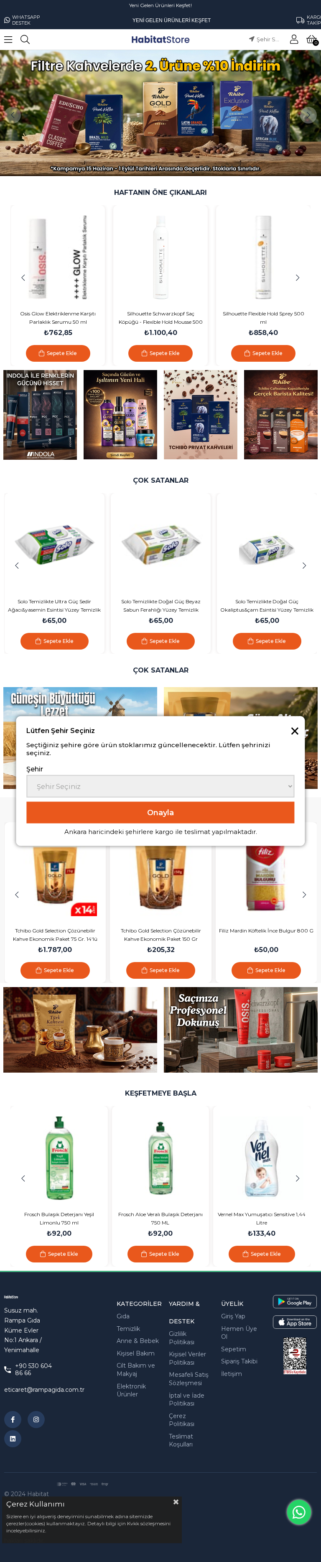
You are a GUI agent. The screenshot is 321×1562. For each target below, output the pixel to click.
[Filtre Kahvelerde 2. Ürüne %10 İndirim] (160, 113)
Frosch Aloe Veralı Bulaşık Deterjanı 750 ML (59, 1218)
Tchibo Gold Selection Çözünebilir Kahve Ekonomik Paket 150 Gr (55, 934)
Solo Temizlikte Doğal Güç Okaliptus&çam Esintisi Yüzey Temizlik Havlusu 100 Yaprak (192, 606)
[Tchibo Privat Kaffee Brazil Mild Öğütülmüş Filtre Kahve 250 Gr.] (266, 874)
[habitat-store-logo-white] (17, 1297)
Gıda (123, 1316)
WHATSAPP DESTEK (26, 20)
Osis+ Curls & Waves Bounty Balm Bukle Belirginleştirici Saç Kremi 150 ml (274, 318)
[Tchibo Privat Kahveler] (201, 415)
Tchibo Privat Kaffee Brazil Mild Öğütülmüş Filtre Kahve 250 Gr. (266, 934)
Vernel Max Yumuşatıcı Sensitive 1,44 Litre (160, 1218)
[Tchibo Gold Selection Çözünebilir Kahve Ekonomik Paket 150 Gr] (54, 874)
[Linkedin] (12, 1438)
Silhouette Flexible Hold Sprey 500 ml (172, 317)
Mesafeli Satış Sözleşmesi (189, 1379)
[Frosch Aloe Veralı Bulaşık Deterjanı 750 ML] (59, 1158)
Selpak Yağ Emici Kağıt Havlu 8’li (261, 1214)
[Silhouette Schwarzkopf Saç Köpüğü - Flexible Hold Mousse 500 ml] (69, 257)
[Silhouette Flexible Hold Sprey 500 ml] (172, 257)
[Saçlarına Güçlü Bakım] (121, 415)
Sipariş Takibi (239, 1361)
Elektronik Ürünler (131, 1390)
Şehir (34, 769)
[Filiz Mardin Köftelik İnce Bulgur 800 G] (160, 874)
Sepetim (233, 1349)
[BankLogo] (82, 1484)
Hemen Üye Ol (239, 1333)
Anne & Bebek (138, 1341)
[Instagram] (36, 1419)
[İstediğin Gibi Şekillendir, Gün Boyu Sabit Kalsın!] (241, 1030)
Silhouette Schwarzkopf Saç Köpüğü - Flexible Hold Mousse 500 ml (69, 318)
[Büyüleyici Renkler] (40, 415)
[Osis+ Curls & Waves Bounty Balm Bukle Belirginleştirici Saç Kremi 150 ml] (275, 257)
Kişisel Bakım (136, 1353)
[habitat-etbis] (295, 1356)
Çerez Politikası (181, 1420)
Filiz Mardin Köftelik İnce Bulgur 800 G (160, 930)
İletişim (231, 1374)
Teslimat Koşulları (181, 1441)
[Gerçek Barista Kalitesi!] (281, 415)
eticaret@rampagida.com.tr (44, 1389)
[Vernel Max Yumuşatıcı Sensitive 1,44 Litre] (160, 1158)
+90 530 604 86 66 (33, 1370)
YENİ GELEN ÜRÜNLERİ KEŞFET (171, 20)
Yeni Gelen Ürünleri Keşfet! (160, 5)
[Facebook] (12, 1419)
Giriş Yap (233, 1316)
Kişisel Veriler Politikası (187, 1358)
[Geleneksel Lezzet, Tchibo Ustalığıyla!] (80, 1030)
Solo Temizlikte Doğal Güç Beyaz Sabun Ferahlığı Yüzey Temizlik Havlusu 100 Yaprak (85, 606)
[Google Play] (295, 1301)
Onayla (160, 812)
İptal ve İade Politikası (186, 1400)
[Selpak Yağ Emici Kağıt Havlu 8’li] (262, 1158)
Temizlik (128, 1329)
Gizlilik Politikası (181, 1338)
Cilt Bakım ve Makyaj (136, 1370)
